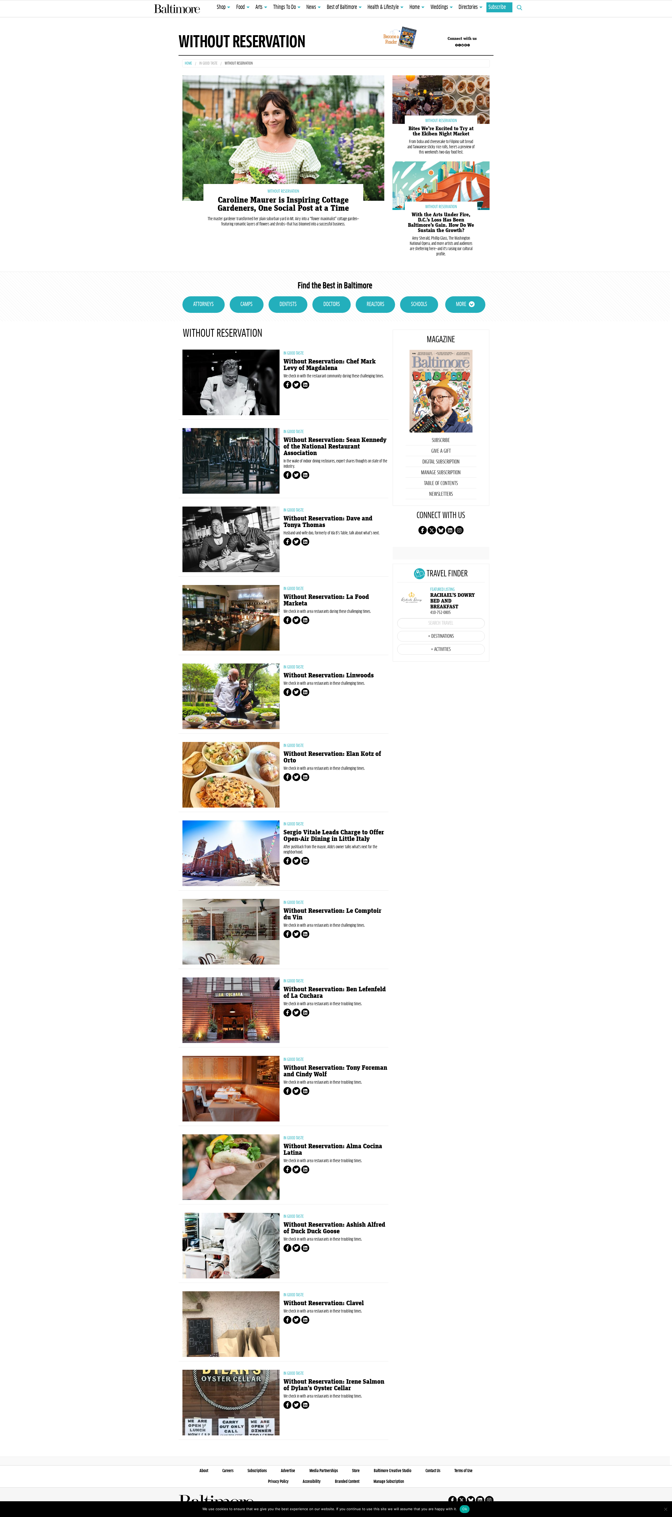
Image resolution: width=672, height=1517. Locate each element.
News (311, 7)
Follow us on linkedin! (465, 45)
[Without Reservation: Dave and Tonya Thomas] (231, 539)
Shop (221, 7)
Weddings (439, 7)
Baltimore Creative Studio (392, 1471)
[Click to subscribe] (399, 38)
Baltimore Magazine (177, 8)
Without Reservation (283, 191)
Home (415, 7)
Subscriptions (257, 1471)
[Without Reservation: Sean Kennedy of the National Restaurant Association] (231, 461)
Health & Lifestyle (383, 7)
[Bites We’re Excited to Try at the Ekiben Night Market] (441, 99)
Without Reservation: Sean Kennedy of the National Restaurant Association (335, 446)
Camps (246, 304)
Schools (419, 304)
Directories (468, 7)
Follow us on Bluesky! (462, 45)
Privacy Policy (278, 1481)
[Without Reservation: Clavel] (231, 1324)
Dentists (288, 304)
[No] (665, 1509)
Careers (227, 1471)
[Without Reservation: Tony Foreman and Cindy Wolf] (231, 1088)
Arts (258, 7)
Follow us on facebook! (456, 45)
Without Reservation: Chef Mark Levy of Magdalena (330, 364)
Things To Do (284, 7)
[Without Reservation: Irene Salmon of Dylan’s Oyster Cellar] (231, 1402)
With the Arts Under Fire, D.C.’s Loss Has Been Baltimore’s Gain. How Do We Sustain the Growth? (441, 222)
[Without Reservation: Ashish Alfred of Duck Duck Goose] (231, 1245)
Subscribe (497, 7)
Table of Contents (441, 483)
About (204, 1471)
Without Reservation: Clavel (324, 1303)
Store (356, 1471)
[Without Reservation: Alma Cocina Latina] (231, 1167)
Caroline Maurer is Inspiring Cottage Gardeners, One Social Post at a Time (283, 204)
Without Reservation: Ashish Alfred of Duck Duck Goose (334, 1228)
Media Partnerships (323, 1471)
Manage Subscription (441, 472)
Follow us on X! (459, 45)
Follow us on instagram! (468, 45)
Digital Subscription (441, 462)
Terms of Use (463, 1471)
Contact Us (433, 1471)
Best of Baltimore (342, 7)
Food (240, 7)
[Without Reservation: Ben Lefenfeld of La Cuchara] (231, 1010)
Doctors (331, 304)
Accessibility (312, 1481)
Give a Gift (441, 451)
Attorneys (203, 304)
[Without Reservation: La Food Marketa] (231, 618)
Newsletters (441, 494)
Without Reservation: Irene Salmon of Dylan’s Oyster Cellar (334, 1385)
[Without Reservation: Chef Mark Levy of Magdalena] (231, 382)
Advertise (288, 1471)
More (461, 304)
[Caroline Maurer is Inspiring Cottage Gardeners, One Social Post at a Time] (283, 137)
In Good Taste (208, 63)
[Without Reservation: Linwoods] (231, 696)
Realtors (375, 304)
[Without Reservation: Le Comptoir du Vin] (231, 932)
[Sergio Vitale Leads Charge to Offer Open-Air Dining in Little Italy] (231, 853)
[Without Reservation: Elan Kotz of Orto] (231, 775)
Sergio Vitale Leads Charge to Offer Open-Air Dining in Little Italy (334, 835)
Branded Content (347, 1481)
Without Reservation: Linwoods (329, 675)
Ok (464, 1509)
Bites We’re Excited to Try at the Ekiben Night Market (441, 131)
